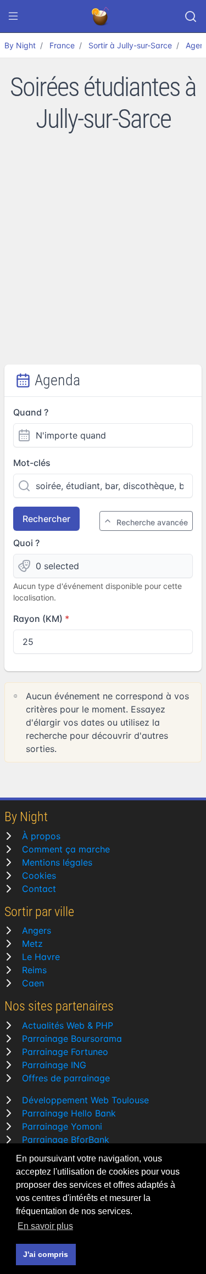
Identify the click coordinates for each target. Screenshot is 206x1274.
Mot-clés (32, 462)
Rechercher (46, 518)
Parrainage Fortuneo (65, 1051)
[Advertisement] (103, 256)
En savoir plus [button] (45, 1226)
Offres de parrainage (66, 1078)
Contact (39, 888)
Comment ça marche (66, 849)
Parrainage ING (54, 1064)
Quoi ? (26, 542)
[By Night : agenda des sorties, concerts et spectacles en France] (101, 16)
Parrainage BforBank (65, 1139)
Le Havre (41, 956)
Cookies (39, 875)
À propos (41, 835)
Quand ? (30, 412)
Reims (34, 969)
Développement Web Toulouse (85, 1100)
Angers (36, 930)
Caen (33, 983)
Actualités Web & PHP (67, 1025)
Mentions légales (57, 862)
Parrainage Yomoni (62, 1126)
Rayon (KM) (38, 618)
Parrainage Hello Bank (69, 1113)
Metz (32, 943)
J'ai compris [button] (45, 1254)
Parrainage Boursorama (72, 1038)
